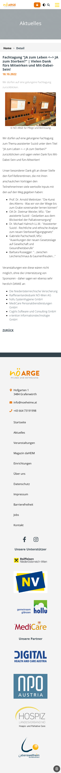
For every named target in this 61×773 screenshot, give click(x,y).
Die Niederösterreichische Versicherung (33, 291)
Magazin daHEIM (24, 453)
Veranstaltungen (24, 443)
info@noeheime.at (25, 402)
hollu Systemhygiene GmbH (26, 299)
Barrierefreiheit (23, 504)
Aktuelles (19, 432)
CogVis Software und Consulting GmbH (32, 311)
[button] (44, 5)
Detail (20, 48)
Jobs (16, 515)
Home (7, 48)
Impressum (21, 494)
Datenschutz (22, 484)
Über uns (19, 474)
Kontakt (19, 525)
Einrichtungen (23, 463)
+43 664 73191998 (25, 411)
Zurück (8, 330)
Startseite (20, 422)
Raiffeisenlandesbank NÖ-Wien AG (30, 295)
